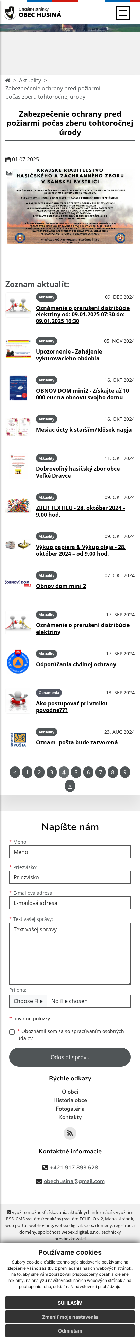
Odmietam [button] (70, 1331)
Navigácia (20, 12)
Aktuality (30, 80)
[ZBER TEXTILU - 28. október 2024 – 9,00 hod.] (18, 505)
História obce (70, 1100)
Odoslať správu (70, 1057)
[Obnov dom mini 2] (18, 583)
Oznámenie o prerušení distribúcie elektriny (83, 628)
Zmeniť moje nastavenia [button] (70, 1317)
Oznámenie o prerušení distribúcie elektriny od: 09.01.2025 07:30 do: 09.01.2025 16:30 (83, 314)
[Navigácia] (123, 13)
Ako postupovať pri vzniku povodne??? (72, 707)
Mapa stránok (119, 1219)
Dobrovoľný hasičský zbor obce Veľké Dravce (78, 472)
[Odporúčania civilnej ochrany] (18, 661)
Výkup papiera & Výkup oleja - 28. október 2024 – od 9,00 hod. (81, 550)
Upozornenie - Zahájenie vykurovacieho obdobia (69, 355)
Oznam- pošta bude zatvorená (77, 742)
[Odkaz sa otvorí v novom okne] (70, 1133)
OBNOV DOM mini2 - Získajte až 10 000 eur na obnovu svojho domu (82, 394)
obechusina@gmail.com (74, 1181)
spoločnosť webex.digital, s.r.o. (69, 1232)
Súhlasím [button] (70, 1303)
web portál (16, 1225)
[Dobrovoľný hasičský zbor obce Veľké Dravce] (18, 466)
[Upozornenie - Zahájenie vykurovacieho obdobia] (18, 349)
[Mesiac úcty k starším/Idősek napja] (18, 427)
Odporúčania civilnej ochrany (76, 664)
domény (103, 1225)
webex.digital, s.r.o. (74, 1225)
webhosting (41, 1225)
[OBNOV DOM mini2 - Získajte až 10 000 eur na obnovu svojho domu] (18, 388)
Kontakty (70, 1117)
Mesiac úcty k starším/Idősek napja (84, 429)
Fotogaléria (70, 1109)
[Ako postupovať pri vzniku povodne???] (18, 701)
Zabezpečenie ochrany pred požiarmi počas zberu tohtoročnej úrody (52, 92)
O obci (70, 1092)
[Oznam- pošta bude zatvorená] (18, 740)
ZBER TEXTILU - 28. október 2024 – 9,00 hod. (80, 511)
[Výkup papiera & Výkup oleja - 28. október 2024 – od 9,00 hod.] (18, 544)
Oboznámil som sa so (70, 1035)
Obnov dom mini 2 (61, 586)
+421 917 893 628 (74, 1167)
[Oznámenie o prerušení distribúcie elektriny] (18, 622)
